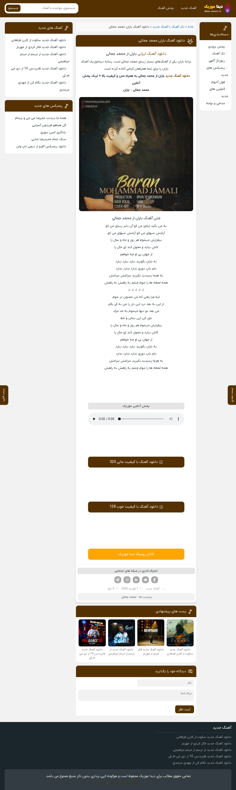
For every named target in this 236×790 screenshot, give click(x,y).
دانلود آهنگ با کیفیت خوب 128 (133, 506)
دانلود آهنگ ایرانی (152, 53)
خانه (191, 27)
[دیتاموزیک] (216, 8)
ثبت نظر (185, 709)
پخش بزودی (216, 46)
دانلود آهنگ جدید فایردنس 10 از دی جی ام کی (199, 756)
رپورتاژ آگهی (217, 61)
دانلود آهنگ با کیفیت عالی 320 (134, 462)
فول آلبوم (218, 82)
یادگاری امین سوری (53, 132)
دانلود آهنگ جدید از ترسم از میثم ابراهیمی (202, 750)
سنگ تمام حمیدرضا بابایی (48, 139)
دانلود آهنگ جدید (177, 76)
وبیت (102, 783)
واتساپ (127, 579)
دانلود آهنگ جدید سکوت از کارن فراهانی (38, 40)
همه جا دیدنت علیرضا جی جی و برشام (40, 118)
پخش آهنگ (165, 8)
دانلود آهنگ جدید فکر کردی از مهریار (41, 47)
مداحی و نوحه (215, 103)
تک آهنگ (177, 27)
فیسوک (154, 579)
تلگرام (117, 579)
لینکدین (136, 579)
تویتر (145, 579)
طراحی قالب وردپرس (123, 783)
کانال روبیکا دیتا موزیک (136, 554)
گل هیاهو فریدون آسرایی (49, 125)
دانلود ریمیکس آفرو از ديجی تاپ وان (41, 146)
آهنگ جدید (188, 8)
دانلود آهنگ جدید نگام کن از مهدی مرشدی (202, 763)
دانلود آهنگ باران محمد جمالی (162, 40)
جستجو (13, 8)
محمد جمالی (128, 597)
